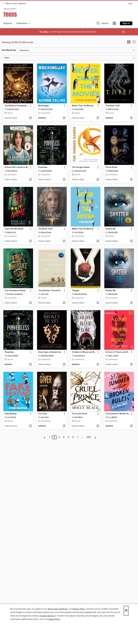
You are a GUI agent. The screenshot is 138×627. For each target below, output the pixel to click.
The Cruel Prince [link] (79, 414)
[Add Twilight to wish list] (97, 303)
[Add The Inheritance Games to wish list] (30, 303)
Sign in (126, 23)
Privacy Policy (79, 609)
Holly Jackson (12, 171)
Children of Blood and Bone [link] (84, 352)
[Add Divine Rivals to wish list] (131, 179)
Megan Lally (11, 232)
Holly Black (78, 417)
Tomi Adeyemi (79, 355)
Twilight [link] (75, 290)
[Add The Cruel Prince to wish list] (97, 426)
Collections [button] (22, 23)
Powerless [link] (42, 167)
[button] (102, 23)
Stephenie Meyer (80, 294)
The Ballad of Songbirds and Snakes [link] (17, 106)
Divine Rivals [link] (111, 167)
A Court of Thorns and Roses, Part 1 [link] (118, 352)
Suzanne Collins (13, 109)
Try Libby (43, 31)
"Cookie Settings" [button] (47, 615)
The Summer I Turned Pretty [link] (50, 290)
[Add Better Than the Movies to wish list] (97, 118)
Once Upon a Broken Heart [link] (50, 352)
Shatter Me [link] (110, 229)
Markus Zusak (113, 109)
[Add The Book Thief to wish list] (131, 118)
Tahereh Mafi (113, 232)
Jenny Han (45, 294)
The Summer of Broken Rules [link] (118, 414)
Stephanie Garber (47, 355)
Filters (6, 58)
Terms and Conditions (57, 609)
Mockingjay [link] (43, 106)
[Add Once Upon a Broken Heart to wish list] (64, 364)
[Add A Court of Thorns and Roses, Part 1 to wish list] (131, 364)
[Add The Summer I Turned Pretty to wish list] (64, 303)
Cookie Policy (53, 619)
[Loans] (115, 23)
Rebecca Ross (113, 171)
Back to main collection (16, 3)
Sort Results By (9, 50)
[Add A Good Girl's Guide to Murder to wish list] (30, 179)
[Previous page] (44, 437)
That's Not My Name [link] (14, 229)
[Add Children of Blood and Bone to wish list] (97, 364)
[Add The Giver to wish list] (64, 426)
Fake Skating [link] (10, 414)
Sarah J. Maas (113, 355)
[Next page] (95, 437)
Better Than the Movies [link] (82, 106)
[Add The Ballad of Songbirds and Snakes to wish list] (30, 118)
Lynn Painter (79, 109)
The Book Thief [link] (113, 106)
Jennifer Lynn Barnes (15, 294)
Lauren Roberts (46, 171)
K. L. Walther (112, 417)
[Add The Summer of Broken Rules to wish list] (131, 426)
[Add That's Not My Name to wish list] (30, 241)
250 (88, 437)
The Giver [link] (42, 414)
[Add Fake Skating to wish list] (30, 426)
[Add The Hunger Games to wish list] (97, 179)
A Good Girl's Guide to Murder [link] (17, 167)
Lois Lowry (45, 417)
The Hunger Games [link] (81, 167)
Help (130, 4)
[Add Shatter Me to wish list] (131, 241)
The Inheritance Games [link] (15, 290)
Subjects (7, 23)
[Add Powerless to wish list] (64, 179)
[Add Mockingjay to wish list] (64, 118)
